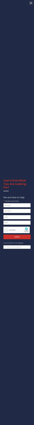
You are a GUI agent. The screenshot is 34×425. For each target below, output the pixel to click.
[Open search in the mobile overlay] (17, 247)
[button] (31, 3)
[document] (17, 212)
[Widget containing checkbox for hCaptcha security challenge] (16, 230)
